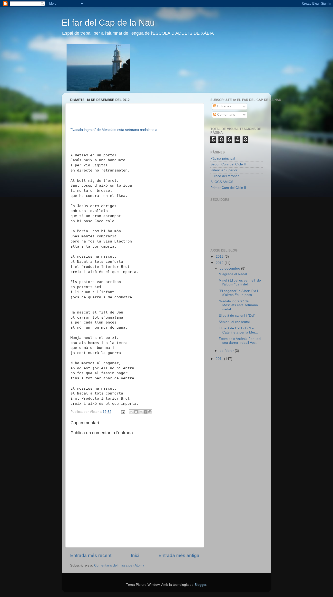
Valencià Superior (223, 170)
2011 (220, 359)
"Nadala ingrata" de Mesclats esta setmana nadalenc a (113, 130)
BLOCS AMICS (221, 182)
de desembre (230, 268)
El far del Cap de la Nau (108, 23)
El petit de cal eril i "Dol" (237, 315)
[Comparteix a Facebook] (145, 411)
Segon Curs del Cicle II (228, 164)
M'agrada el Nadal (233, 274)
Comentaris (225, 114)
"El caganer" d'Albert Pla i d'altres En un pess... (238, 293)
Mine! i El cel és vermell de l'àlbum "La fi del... (240, 282)
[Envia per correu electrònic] (131, 411)
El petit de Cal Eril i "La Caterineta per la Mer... (238, 330)
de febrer (227, 351)
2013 (220, 256)
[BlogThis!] (136, 411)
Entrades (223, 106)
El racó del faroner (224, 176)
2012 (220, 263)
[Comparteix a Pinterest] (149, 411)
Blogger (200, 585)
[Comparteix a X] (140, 411)
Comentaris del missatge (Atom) (119, 565)
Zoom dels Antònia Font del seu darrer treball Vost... (240, 340)
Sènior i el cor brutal (234, 322)
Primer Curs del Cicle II (228, 188)
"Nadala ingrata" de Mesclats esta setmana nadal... (238, 305)
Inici (135, 555)
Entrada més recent (90, 555)
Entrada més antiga (178, 555)
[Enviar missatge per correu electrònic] (122, 412)
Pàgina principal (222, 158)
